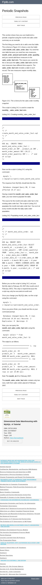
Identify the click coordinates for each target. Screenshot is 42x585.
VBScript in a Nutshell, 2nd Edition (13, 560)
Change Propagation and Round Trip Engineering (17, 477)
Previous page (21, 17)
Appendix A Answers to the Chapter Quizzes (16, 497)
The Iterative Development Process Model (15, 532)
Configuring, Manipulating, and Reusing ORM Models (18, 469)
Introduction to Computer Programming (14, 484)
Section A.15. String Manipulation (12, 569)
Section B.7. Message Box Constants (13, 574)
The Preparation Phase (8, 540)
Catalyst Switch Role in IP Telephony (13, 547)
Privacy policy (35, 578)
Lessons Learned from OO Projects (12, 537)
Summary (3, 553)
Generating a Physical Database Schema (14, 474)
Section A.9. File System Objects (11, 566)
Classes (3, 564)
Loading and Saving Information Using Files (15, 495)
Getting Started (5, 467)
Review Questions (6, 555)
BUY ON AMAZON (13, 441)
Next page (21, 25)
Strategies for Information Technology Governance (20, 499)
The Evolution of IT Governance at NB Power (16, 521)
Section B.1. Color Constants (10, 571)
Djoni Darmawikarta (16, 438)
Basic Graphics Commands (9, 492)
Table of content (21, 21)
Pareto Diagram (5, 535)
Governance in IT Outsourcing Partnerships (15, 519)
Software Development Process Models (14, 530)
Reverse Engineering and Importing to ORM (15, 472)
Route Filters (4, 550)
